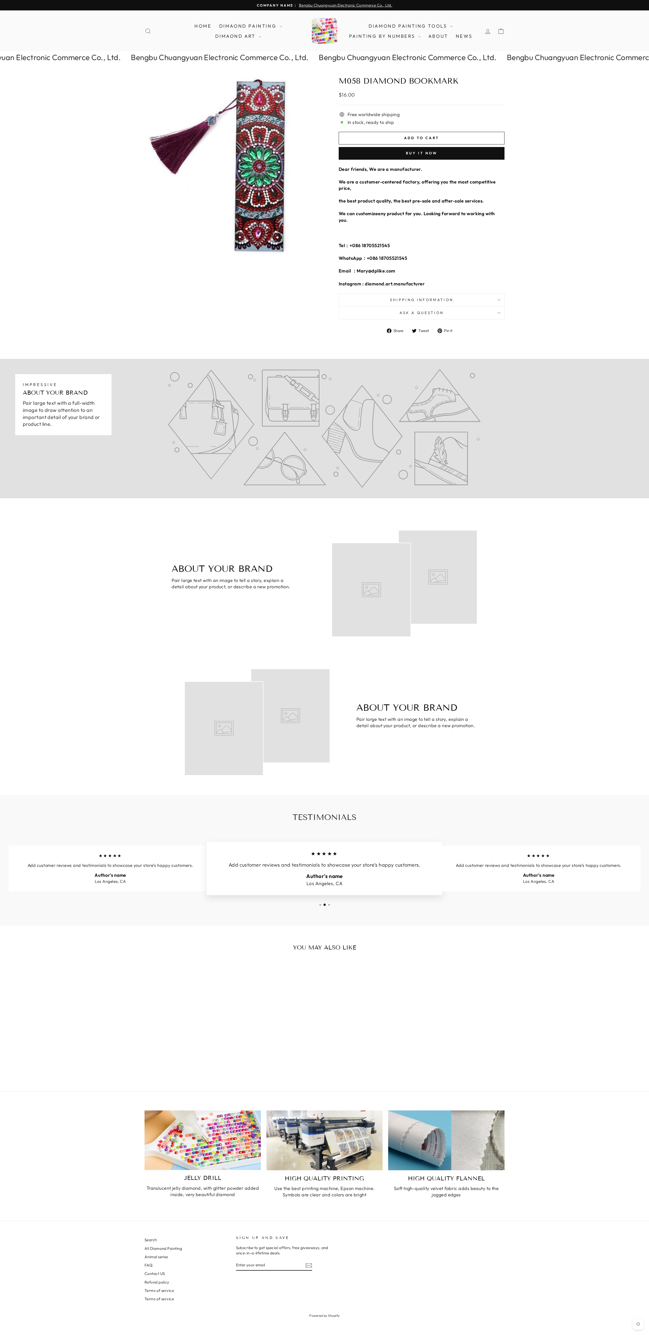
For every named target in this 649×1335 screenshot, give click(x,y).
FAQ (148, 1265)
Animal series (156, 1256)
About (438, 36)
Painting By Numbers (383, 36)
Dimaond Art (236, 36)
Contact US (155, 1273)
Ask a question (422, 312)
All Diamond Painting (163, 1248)
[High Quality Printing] (324, 1140)
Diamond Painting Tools (409, 26)
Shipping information (421, 300)
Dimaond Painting (248, 26)
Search (151, 1239)
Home (202, 26)
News (464, 36)
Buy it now (422, 153)
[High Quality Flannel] (446, 1140)
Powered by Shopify (324, 1315)
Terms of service (159, 1290)
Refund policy (157, 1282)
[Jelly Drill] (203, 1140)
